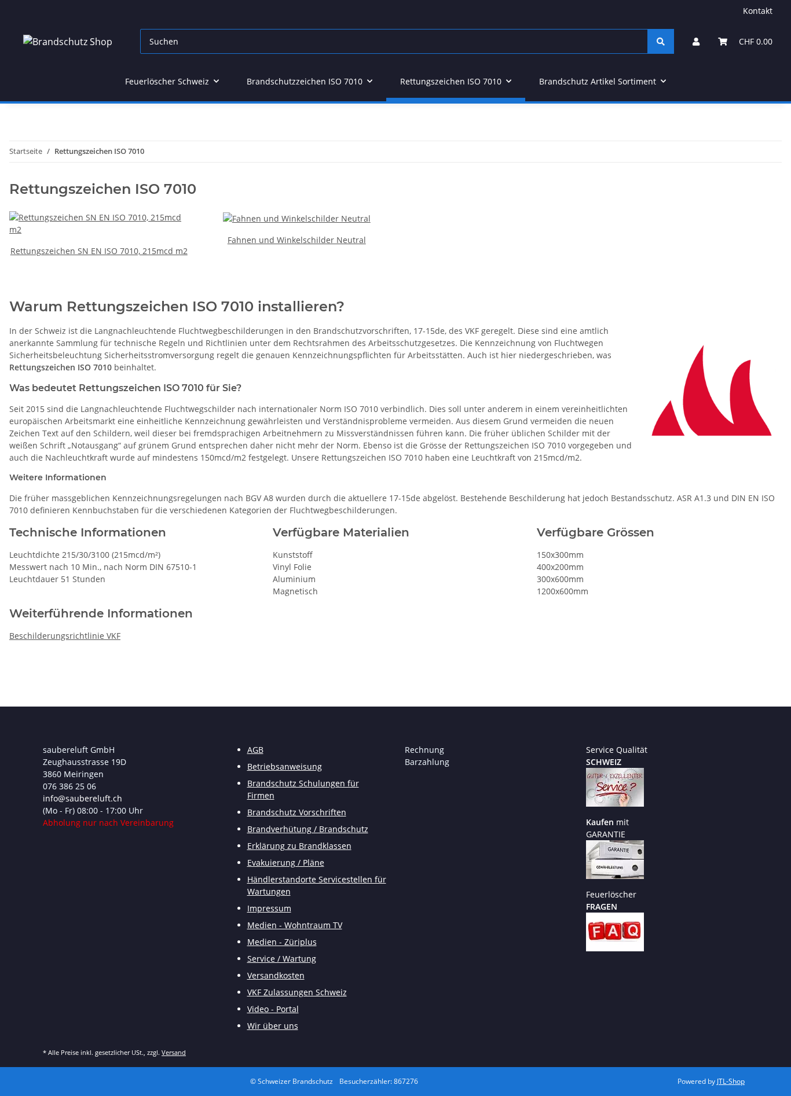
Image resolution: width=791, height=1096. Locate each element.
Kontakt (757, 10)
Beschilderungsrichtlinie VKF (64, 635)
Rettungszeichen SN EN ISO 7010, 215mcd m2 (99, 250)
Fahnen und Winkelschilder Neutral (297, 239)
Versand (174, 1052)
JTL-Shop (731, 1081)
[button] (696, 41)
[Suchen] (660, 41)
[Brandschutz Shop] (67, 41)
